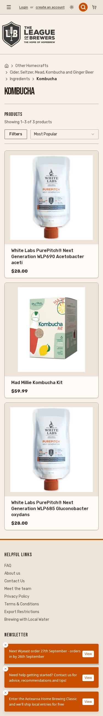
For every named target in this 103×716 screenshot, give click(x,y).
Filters (15, 134)
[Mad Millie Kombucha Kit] (51, 329)
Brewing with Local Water (26, 619)
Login (23, 7)
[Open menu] (8, 7)
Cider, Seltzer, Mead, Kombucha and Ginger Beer (52, 72)
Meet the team (17, 588)
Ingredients (20, 79)
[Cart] (94, 7)
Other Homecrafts (31, 65)
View (88, 701)
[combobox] (64, 134)
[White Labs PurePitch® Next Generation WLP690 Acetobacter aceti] (51, 197)
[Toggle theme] (72, 7)
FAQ (7, 565)
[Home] (6, 66)
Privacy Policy (16, 596)
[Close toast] (5, 692)
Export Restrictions (21, 611)
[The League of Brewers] (28, 34)
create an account (50, 7)
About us (12, 573)
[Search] (83, 7)
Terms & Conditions (21, 604)
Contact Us (14, 581)
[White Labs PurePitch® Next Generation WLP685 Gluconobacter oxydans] (51, 449)
